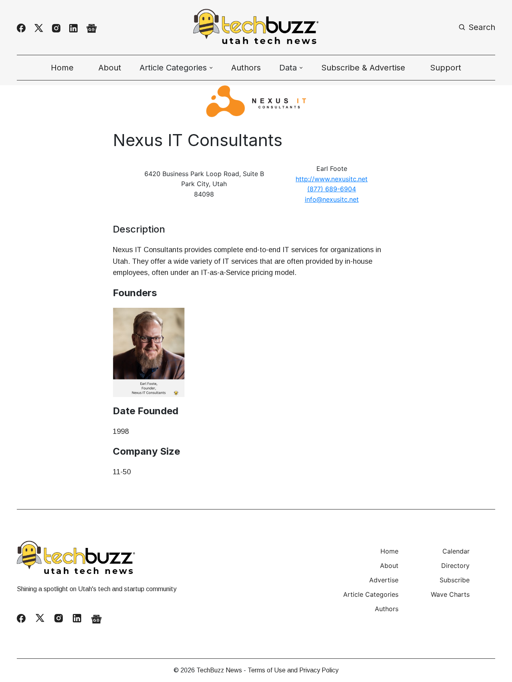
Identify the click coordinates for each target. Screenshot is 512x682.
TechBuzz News (219, 670)
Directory (455, 565)
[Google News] (91, 28)
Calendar (456, 551)
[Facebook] (21, 28)
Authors (246, 67)
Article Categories (370, 594)
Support (445, 67)
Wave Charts (450, 594)
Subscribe (455, 580)
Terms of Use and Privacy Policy (293, 670)
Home (62, 67)
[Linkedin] (73, 28)
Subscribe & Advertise (363, 67)
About (109, 67)
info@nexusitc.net (332, 199)
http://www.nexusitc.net (332, 179)
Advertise (383, 580)
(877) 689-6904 (331, 189)
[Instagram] (56, 28)
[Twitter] (38, 28)
